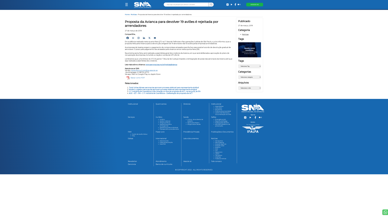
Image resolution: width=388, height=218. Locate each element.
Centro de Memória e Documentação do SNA (223, 113)
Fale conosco (216, 161)
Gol (216, 150)
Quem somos (161, 104)
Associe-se (187, 161)
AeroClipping (219, 142)
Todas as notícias (220, 158)
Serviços (131, 117)
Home (127, 14)
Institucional (133, 104)
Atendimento (161, 161)
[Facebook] (127, 37)
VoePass (218, 157)
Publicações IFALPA (166, 142)
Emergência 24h (220, 119)
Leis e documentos (191, 138)
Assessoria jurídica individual (169, 127)
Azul (216, 149)
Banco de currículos (164, 164)
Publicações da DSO (222, 122)
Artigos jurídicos (165, 122)
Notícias (134, 14)
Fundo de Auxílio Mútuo (139, 134)
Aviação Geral (219, 145)
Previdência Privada (191, 132)
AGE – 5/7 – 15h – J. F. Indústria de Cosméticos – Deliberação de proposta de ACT (161, 93)
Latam (217, 154)
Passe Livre (160, 132)
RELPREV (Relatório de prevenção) (222, 125)
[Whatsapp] (133, 37)
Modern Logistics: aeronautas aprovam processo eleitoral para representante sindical (163, 89)
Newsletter (132, 161)
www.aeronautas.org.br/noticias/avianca (161, 65)
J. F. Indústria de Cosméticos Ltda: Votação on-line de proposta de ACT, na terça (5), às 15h (165, 91)
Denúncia (132, 164)
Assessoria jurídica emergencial (166, 125)
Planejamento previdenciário (169, 129)
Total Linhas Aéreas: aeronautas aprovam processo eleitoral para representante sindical (164, 88)
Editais (130, 138)
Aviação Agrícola (220, 144)
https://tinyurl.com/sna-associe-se (144, 70)
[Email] (154, 37)
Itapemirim (218, 152)
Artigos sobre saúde (194, 124)
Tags (241, 60)
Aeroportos (219, 141)
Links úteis (218, 108)
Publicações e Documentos (222, 132)
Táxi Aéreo (218, 155)
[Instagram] (138, 37)
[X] (149, 37)
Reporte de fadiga (221, 121)
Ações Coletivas (165, 121)
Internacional (164, 141)
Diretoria (186, 104)
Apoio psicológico (193, 122)
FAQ (133, 136)
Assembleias (219, 106)
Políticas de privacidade (223, 111)
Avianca (217, 147)
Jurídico (162, 119)
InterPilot (163, 144)
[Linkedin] (144, 37)
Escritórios (218, 109)
